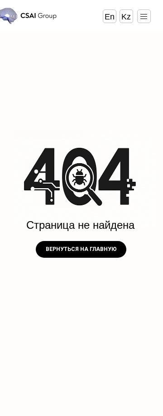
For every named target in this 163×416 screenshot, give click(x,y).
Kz (126, 16)
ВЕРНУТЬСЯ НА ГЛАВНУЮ (81, 249)
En (110, 16)
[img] (143, 16)
